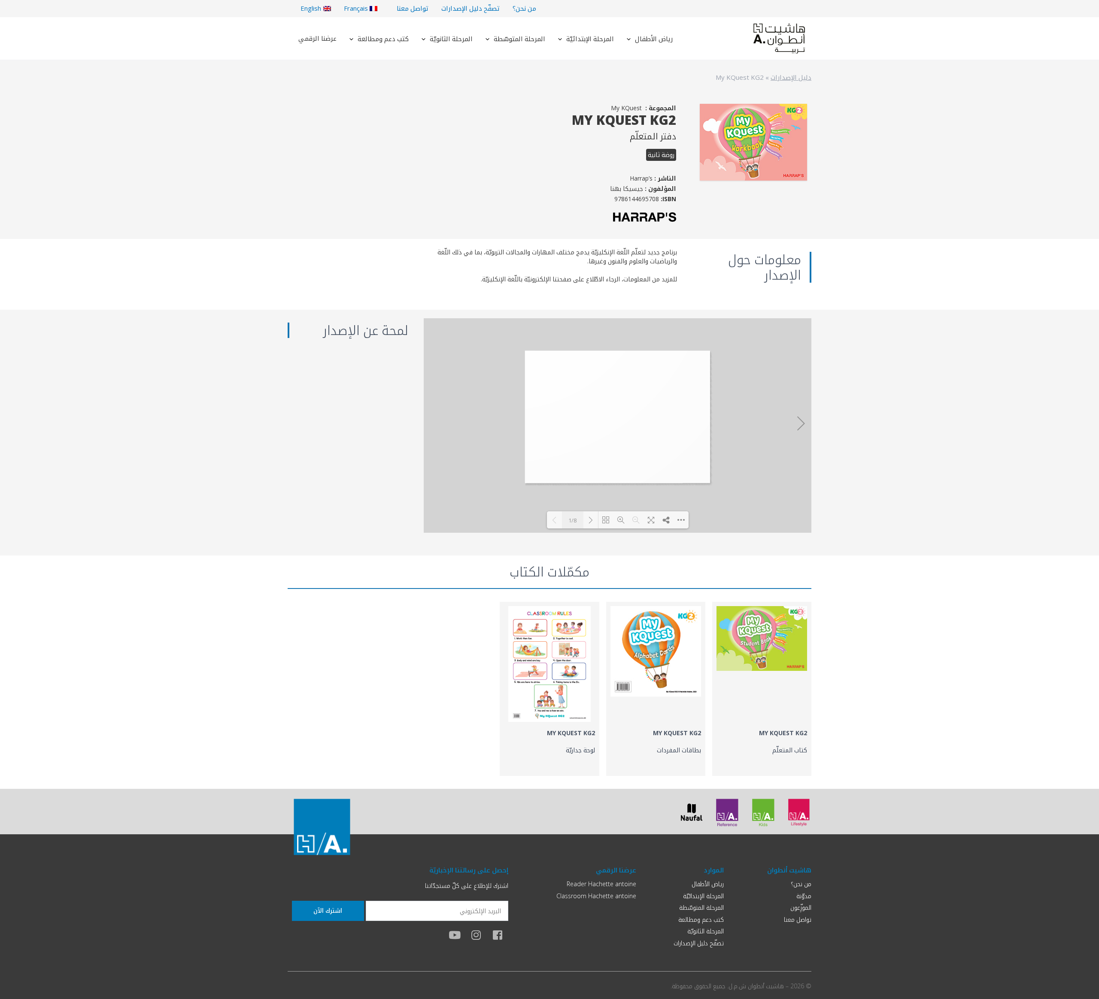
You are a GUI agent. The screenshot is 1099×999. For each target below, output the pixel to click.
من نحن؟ (524, 8)
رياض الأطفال (654, 38)
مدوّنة (803, 896)
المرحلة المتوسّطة (519, 38)
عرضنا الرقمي (317, 38)
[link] (761, 689)
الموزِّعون (800, 907)
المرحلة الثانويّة (451, 38)
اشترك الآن (327, 910)
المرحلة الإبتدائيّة (590, 38)
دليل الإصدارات (791, 77)
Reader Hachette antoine (601, 884)
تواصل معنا (412, 8)
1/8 (572, 520)
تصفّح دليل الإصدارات (470, 8)
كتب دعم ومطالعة (383, 38)
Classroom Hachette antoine (596, 896)
